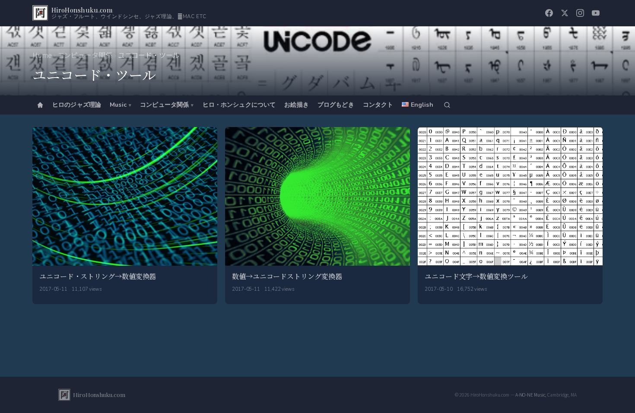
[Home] (40, 105)
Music (118, 105)
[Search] (447, 104)
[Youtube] (596, 13)
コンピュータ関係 (84, 55)
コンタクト (378, 105)
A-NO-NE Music (530, 394)
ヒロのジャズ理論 (76, 105)
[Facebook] (549, 13)
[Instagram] (580, 13)
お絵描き (296, 105)
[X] (565, 13)
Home (42, 55)
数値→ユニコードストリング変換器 (287, 276)
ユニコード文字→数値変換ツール (476, 276)
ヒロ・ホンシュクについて (239, 105)
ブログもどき (336, 105)
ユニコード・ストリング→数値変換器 (97, 276)
